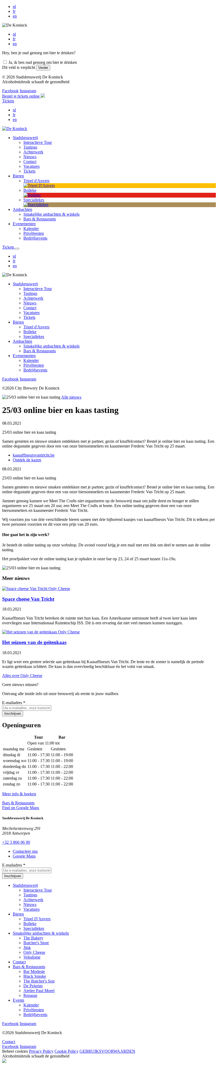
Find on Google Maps (20, 807)
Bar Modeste (34, 971)
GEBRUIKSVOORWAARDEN (107, 1051)
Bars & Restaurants (39, 351)
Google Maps (24, 856)
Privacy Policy (41, 1051)
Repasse (30, 995)
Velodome (31, 957)
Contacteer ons (25, 851)
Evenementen (24, 355)
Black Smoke (34, 976)
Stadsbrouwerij (25, 284)
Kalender (31, 360)
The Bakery (33, 938)
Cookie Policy (66, 1051)
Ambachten (22, 341)
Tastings (30, 293)
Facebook (10, 91)
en (15, 16)
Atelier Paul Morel (38, 990)
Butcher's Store (36, 942)
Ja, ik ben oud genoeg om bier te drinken (43, 62)
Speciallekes (33, 336)
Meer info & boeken (19, 794)
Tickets (8, 101)
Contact (29, 308)
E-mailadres (13, 702)
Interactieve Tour (37, 288)
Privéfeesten (33, 365)
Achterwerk (33, 298)
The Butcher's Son (38, 981)
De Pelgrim (33, 986)
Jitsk (27, 947)
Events (18, 1000)
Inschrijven (12, 714)
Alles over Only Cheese (22, 675)
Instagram (28, 91)
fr (14, 11)
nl (14, 6)
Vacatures (31, 312)
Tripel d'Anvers (36, 327)
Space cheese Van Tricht (28, 599)
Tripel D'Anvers (37, 919)
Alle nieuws (71, 397)
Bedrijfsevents (35, 370)
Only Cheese (34, 952)
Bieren (18, 322)
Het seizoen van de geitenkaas (34, 642)
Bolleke (29, 331)
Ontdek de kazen (27, 460)
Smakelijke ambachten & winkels (51, 346)
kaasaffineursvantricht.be (33, 455)
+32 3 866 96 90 (16, 842)
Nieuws (29, 303)
